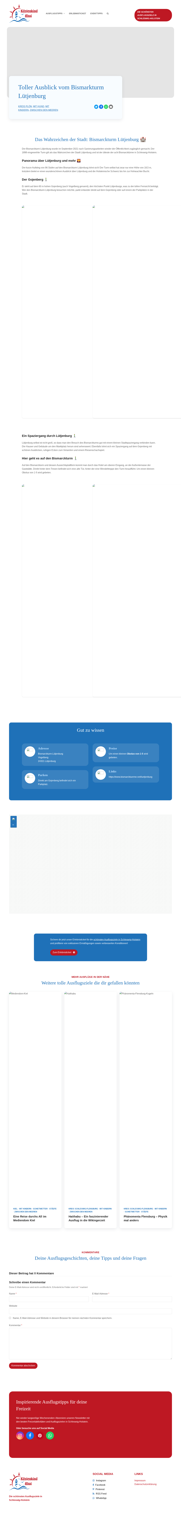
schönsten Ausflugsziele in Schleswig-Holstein (116, 939)
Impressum (140, 1480)
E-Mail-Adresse (100, 1293)
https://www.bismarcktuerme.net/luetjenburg (130, 777)
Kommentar (15, 1325)
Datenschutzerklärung (145, 1484)
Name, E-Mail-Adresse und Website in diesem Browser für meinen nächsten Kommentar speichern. (62, 1318)
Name (13, 1293)
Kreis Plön (25, 106)
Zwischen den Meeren (44, 110)
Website (13, 1306)
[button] (108, 13)
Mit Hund (38, 106)
